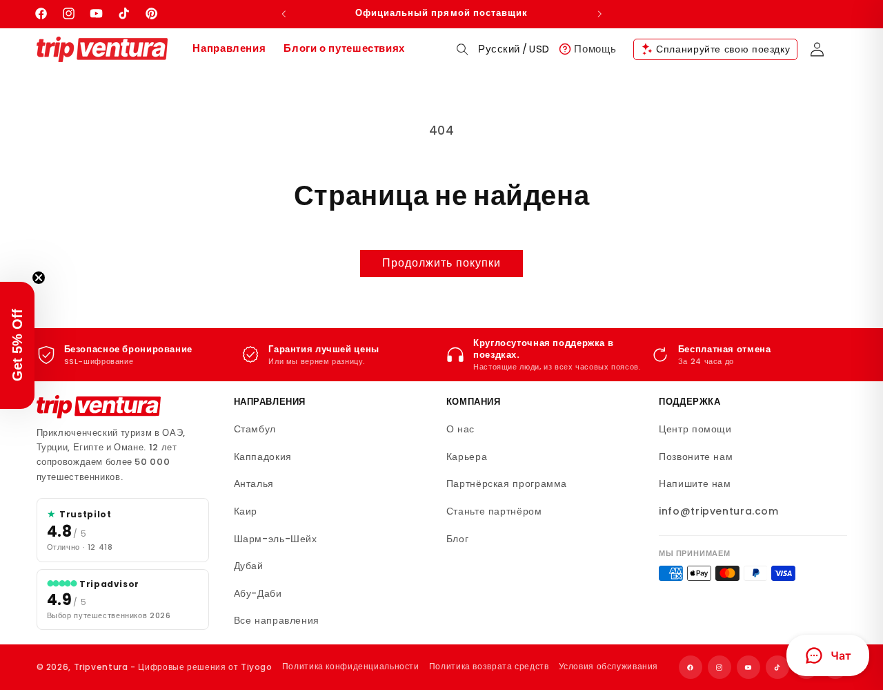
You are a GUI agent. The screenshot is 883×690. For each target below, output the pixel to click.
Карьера (466, 456)
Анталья (254, 483)
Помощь (595, 48)
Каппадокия (263, 456)
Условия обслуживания (609, 666)
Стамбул (255, 429)
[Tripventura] (99, 407)
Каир (246, 511)
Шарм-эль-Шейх (275, 539)
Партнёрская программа (506, 483)
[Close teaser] (39, 278)
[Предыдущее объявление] (283, 14)
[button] (462, 49)
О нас (460, 429)
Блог (457, 539)
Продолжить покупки (442, 263)
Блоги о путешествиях (344, 48)
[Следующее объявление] (599, 14)
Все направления (276, 620)
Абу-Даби (258, 593)
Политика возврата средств (489, 666)
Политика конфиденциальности (350, 666)
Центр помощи (695, 429)
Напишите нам (695, 483)
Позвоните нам (696, 456)
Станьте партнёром (494, 511)
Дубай (249, 566)
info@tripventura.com (719, 511)
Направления (229, 48)
